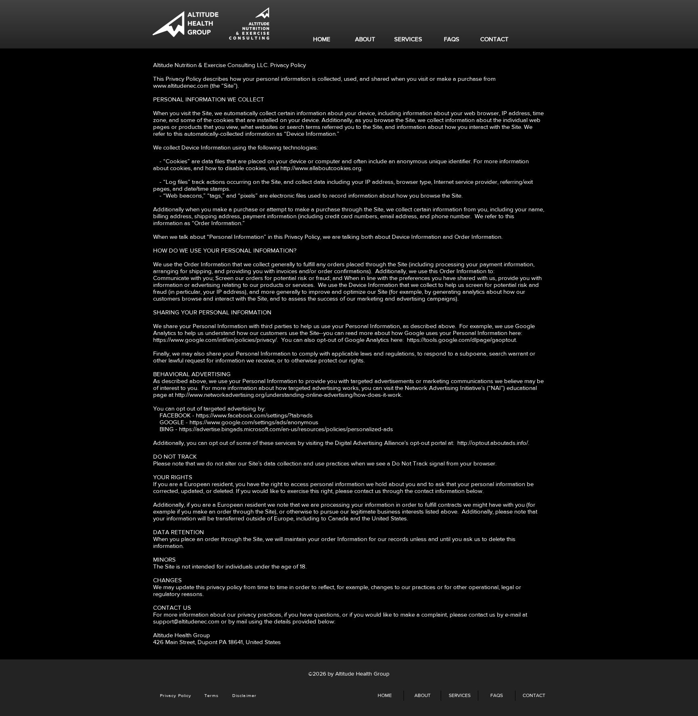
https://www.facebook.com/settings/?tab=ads (254, 415)
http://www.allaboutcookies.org (321, 167)
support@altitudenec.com (186, 621)
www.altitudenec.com (180, 85)
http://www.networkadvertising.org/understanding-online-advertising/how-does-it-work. (288, 394)
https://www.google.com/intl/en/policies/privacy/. (216, 339)
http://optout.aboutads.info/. (493, 442)
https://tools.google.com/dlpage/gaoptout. (462, 339)
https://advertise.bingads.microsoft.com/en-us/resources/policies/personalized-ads (286, 428)
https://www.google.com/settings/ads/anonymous (253, 422)
